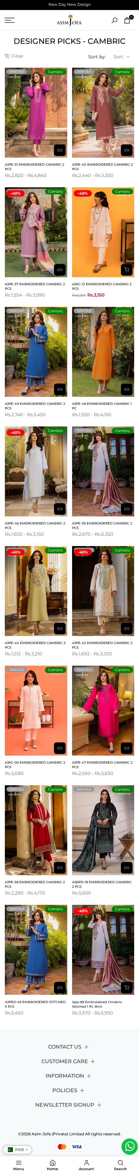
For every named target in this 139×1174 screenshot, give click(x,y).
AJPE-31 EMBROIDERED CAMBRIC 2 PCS (34, 166)
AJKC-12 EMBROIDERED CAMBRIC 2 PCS (102, 286)
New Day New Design (69, 4)
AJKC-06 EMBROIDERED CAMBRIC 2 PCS (35, 764)
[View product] (60, 150)
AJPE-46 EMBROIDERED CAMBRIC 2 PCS (35, 525)
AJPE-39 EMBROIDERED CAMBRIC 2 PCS (102, 525)
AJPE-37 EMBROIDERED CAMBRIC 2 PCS (35, 286)
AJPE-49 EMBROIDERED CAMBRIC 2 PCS (35, 406)
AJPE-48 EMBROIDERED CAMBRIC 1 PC (102, 406)
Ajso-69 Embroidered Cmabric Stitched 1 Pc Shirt (97, 1004)
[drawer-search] (114, 20)
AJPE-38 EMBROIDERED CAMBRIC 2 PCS (35, 884)
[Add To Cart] (127, 270)
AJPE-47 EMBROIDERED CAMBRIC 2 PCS (102, 764)
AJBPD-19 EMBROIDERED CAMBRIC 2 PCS (102, 884)
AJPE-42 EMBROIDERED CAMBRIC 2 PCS (102, 645)
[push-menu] (10, 20)
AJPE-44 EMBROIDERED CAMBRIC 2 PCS (35, 645)
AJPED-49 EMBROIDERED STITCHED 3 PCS (35, 1004)
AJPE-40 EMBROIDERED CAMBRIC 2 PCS (102, 166)
